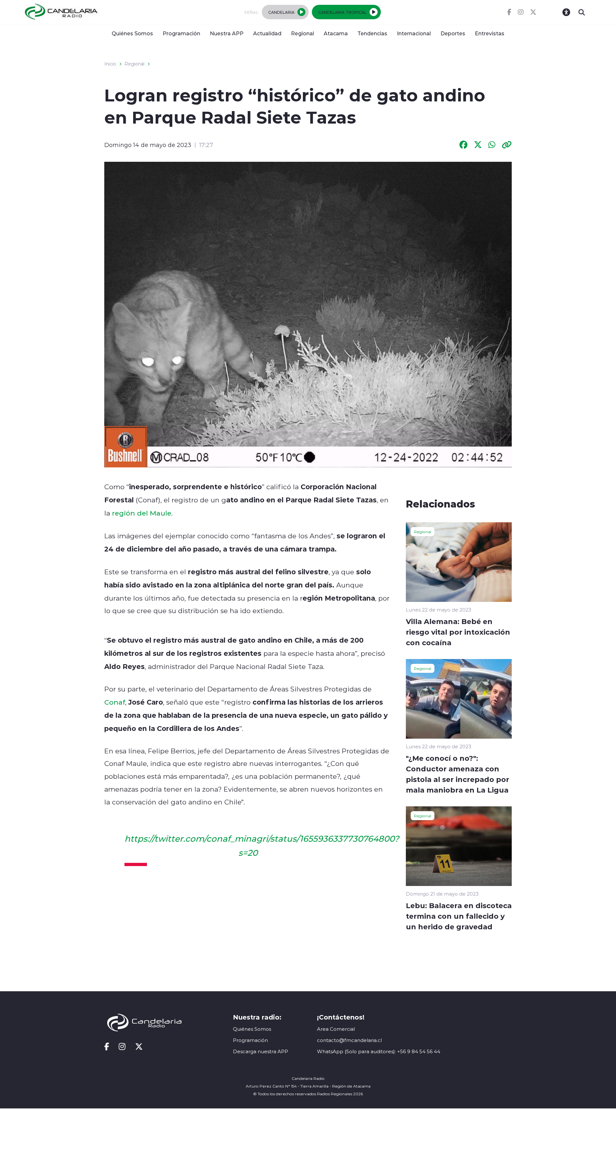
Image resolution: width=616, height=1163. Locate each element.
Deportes (453, 33)
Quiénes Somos (132, 33)
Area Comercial (336, 1029)
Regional (302, 33)
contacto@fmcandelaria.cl (349, 1040)
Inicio (110, 64)
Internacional (414, 33)
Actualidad (267, 33)
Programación (181, 33)
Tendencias (372, 33)
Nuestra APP (227, 33)
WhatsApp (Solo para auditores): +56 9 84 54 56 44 (378, 1051)
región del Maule (141, 512)
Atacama (336, 33)
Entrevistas (489, 33)
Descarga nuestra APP (260, 1051)
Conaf (114, 702)
